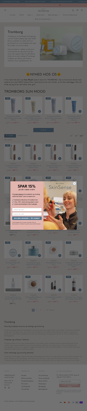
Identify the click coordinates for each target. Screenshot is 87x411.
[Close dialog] (74, 183)
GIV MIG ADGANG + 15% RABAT (27, 218)
